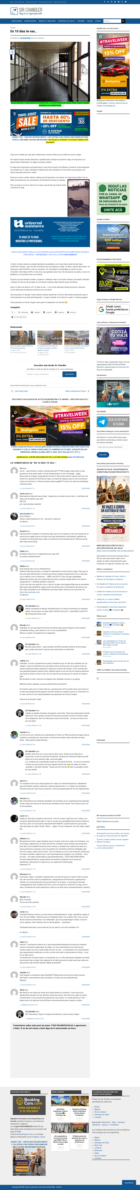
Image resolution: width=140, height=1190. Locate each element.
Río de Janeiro (100, 1112)
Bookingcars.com (26, 1134)
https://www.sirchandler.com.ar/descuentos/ (115, 551)
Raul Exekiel (25, 514)
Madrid (97, 1109)
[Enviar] (123, 21)
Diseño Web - (54, 1187)
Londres (97, 1117)
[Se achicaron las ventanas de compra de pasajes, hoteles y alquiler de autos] (49, 338)
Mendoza (96, 1125)
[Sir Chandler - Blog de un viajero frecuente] (26, 11)
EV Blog (102, 827)
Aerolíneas (17, 21)
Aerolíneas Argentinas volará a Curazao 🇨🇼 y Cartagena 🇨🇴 (111, 608)
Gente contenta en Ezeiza (75, 391)
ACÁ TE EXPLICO (76, 457)
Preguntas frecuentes (59, 2)
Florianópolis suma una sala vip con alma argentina (116, 662)
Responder (86, 488)
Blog (11, 2)
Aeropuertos (30, 21)
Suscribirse (69, 374)
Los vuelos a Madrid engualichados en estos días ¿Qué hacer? (112, 600)
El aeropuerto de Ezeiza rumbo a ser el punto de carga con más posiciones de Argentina (113, 834)
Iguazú (105, 1125)
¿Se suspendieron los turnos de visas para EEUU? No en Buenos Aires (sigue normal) (114, 643)
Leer (60, 1118)
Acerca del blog (19, 2)
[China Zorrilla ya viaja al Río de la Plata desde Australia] (22, 338)
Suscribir (103, 455)
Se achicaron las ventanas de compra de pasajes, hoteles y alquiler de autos (47, 348)
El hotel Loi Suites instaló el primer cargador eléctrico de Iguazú (113, 841)
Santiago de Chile (101, 1114)
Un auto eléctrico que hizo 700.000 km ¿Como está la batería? (111, 847)
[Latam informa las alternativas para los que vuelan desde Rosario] (76, 338)
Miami (97, 1107)
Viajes (90, 21)
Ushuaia (121, 1122)
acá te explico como (36, 1137)
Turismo (81, 21)
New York (98, 1145)
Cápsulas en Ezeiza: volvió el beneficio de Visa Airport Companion (111, 577)
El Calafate (114, 1125)
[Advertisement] (90, 11)
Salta (114, 1122)
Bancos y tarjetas (47, 21)
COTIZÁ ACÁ (41, 255)
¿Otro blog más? (21, 391)
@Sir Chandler (25, 899)
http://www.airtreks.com (30, 592)
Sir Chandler (39, 38)
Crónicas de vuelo (66, 21)
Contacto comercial (31, 2)
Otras (98, 21)
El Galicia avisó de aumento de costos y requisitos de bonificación (112, 585)
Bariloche (106, 1122)
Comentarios (107, 627)
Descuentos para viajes (45, 2)
